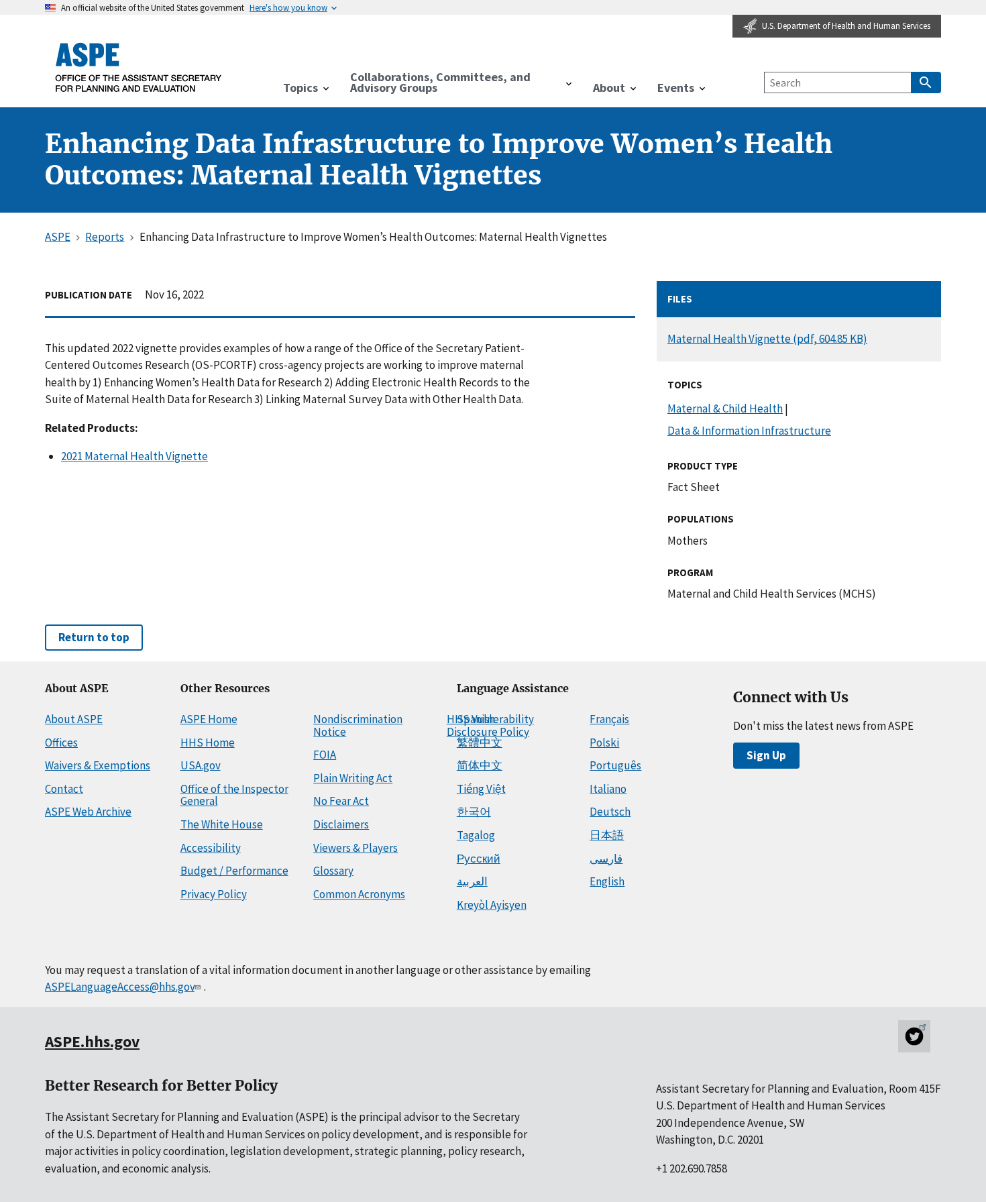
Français (609, 719)
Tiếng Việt (481, 788)
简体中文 (479, 765)
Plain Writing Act (352, 778)
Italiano (608, 788)
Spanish (476, 719)
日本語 (607, 835)
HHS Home (207, 742)
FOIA (324, 754)
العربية (472, 881)
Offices (61, 742)
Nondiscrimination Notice (357, 725)
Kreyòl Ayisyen (492, 904)
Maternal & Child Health (725, 408)
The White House (221, 824)
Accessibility (210, 847)
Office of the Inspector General (234, 795)
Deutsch (610, 811)
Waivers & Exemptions (97, 765)
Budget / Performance (234, 870)
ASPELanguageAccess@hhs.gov (120, 986)
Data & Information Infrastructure (749, 430)
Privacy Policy (213, 894)
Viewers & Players (355, 847)
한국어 (474, 811)
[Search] (926, 82)
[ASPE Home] (139, 67)
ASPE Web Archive (88, 811)
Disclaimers (341, 824)
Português (615, 765)
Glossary (333, 870)
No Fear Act (341, 801)
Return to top (93, 637)
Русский (478, 858)
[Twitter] (914, 1036)
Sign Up (766, 755)
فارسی (606, 858)
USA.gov (200, 765)
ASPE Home (208, 719)
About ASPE (74, 719)
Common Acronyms (359, 894)
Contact (64, 788)
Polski (604, 742)
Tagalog (476, 835)
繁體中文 (479, 742)
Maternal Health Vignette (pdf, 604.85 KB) (767, 338)
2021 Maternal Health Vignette (134, 456)
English (607, 881)
